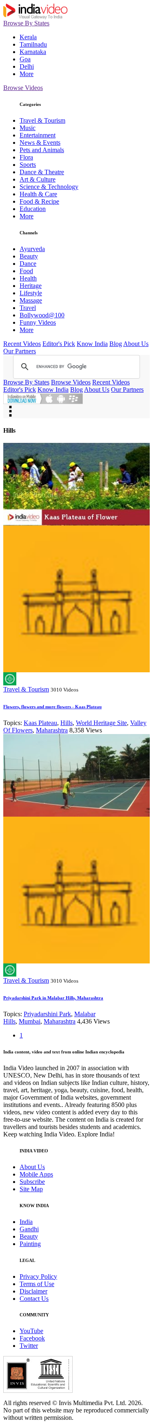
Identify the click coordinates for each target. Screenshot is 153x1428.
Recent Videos (22, 343)
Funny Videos (38, 322)
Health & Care (38, 194)
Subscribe (32, 1181)
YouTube (31, 1330)
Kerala (28, 37)
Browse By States (26, 23)
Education (33, 208)
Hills (66, 722)
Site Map (31, 1189)
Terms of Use (37, 1283)
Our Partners (19, 351)
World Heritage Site (101, 722)
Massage (31, 300)
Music (27, 127)
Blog (115, 343)
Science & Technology (49, 186)
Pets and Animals (42, 149)
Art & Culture (37, 179)
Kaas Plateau (40, 722)
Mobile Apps (36, 1174)
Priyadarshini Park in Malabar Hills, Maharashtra (53, 997)
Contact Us (34, 1298)
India (26, 1221)
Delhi (27, 66)
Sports (28, 164)
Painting (30, 1243)
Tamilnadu (33, 44)
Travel (28, 307)
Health (28, 278)
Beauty (29, 256)
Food (26, 270)
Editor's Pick (58, 343)
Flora (26, 157)
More (26, 73)
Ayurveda (32, 248)
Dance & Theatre (42, 171)
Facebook (32, 1338)
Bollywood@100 (42, 315)
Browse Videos (23, 87)
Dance (28, 263)
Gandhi (29, 1229)
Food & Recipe (39, 201)
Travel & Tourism (42, 120)
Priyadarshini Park (47, 1013)
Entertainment (37, 135)
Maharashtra (52, 730)
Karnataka (33, 51)
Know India (92, 343)
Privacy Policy (38, 1276)
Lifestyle (31, 293)
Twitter (29, 1345)
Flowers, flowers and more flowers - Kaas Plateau (52, 706)
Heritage (31, 285)
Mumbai (29, 1021)
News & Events (40, 142)
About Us (136, 343)
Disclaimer (33, 1291)
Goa (25, 59)
